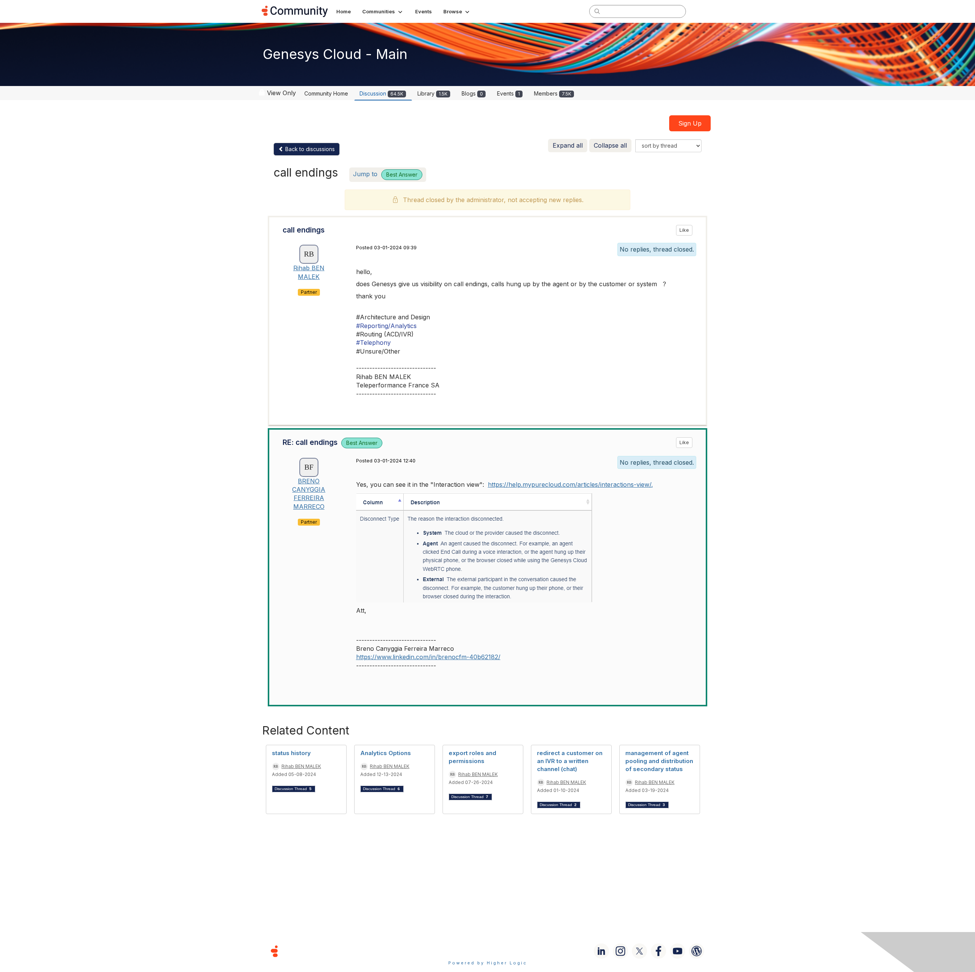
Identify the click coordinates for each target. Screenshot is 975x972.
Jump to (385, 174)
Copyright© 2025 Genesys (326, 951)
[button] (382, 11)
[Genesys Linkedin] (601, 951)
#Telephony (373, 342)
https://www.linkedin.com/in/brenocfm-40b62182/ (428, 657)
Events (508, 93)
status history (291, 753)
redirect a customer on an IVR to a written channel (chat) (570, 761)
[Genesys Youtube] (677, 951)
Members (552, 93)
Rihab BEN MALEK (301, 766)
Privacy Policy (512, 951)
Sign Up (690, 123)
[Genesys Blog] (696, 951)
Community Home (326, 93)
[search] (597, 11)
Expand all (568, 145)
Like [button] (684, 230)
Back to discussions (309, 149)
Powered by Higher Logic (487, 963)
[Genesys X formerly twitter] (639, 951)
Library (432, 93)
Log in (703, 11)
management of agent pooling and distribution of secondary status (659, 761)
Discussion (381, 93)
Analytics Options (385, 753)
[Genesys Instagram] (620, 951)
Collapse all (610, 145)
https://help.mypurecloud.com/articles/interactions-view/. (570, 484)
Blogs (472, 93)
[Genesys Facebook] (658, 951)
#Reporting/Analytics (386, 326)
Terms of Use (460, 951)
